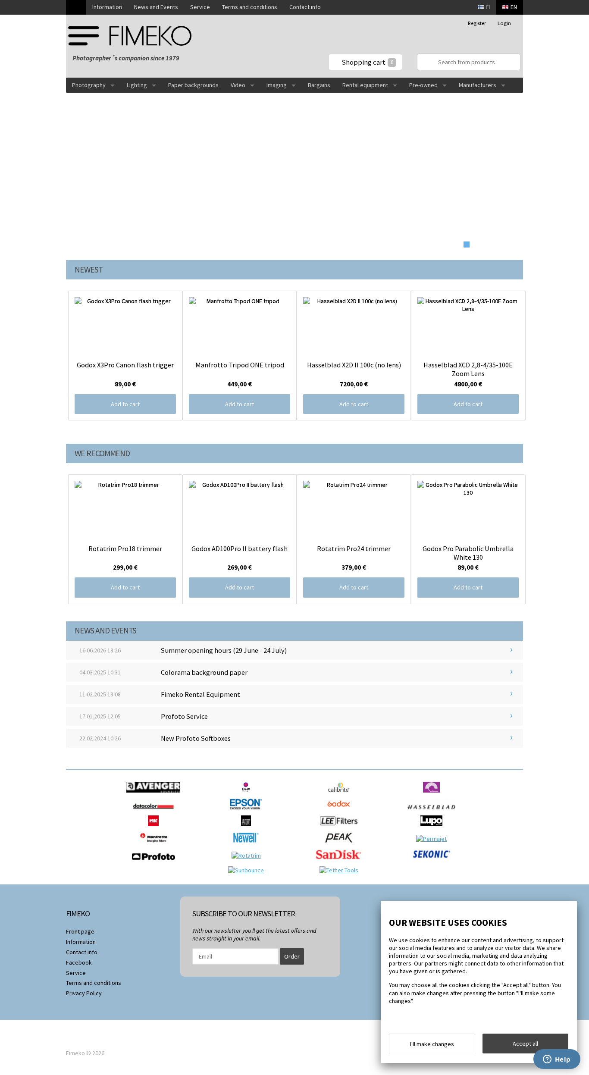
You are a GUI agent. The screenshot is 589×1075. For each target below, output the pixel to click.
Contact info (305, 7)
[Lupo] (433, 828)
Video (238, 85)
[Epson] (248, 811)
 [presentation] (538, 355)
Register (477, 23)
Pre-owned (423, 85)
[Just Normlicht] (248, 828)
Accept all (525, 1043)
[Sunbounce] (248, 870)
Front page (80, 931)
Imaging (276, 85)
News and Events (156, 7)
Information (107, 7)
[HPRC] (155, 828)
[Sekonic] (433, 862)
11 (511, 244)
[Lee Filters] (341, 828)
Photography (89, 85)
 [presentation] (50, 355)
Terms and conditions (249, 7)
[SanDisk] (341, 862)
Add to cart (125, 404)
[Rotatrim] (248, 855)
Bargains (319, 85)
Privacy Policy (84, 993)
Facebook (79, 962)
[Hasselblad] (433, 811)
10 (502, 244)
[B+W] (248, 795)
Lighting (137, 85)
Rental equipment (365, 85)
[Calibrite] (340, 795)
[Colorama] (433, 795)
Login (504, 23)
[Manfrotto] (155, 845)
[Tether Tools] (341, 870)
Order (292, 956)
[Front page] (76, 7)
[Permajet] (433, 839)
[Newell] (248, 845)
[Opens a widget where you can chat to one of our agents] (556, 1060)
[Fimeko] (132, 35)
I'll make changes (432, 1044)
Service (200, 7)
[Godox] (340, 811)
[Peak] (341, 845)
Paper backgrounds (193, 85)
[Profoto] (155, 862)
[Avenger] (155, 795)
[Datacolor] (155, 811)
